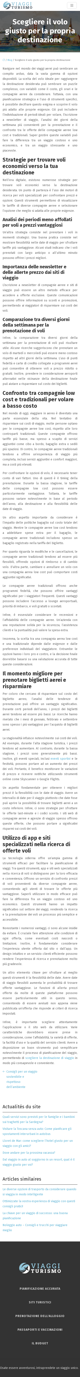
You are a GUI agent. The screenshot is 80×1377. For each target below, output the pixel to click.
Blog (9, 60)
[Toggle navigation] (72, 5)
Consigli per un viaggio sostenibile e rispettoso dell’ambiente (21, 1079)
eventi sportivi (61, 759)
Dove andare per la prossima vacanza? (29, 1153)
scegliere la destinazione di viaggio (49, 1058)
